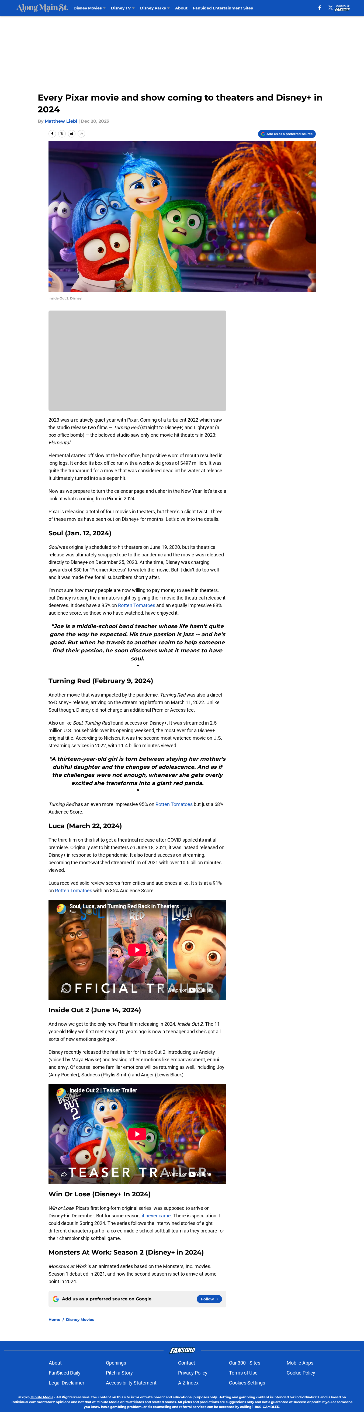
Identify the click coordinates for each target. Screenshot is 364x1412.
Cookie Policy (301, 1373)
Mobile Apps (300, 1363)
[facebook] (319, 7)
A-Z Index (188, 1383)
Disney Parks (153, 8)
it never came (156, 1215)
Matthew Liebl (61, 121)
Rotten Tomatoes (137, 605)
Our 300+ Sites (244, 1363)
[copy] (81, 133)
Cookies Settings (247, 1383)
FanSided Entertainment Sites (223, 8)
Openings (116, 1363)
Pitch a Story (119, 1373)
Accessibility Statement (131, 1383)
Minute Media (41, 1397)
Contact (186, 1363)
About (181, 8)
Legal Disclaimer (66, 1383)
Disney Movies (88, 8)
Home (54, 1319)
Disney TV (121, 8)
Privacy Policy (192, 1373)
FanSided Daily (65, 1373)
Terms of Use (243, 1373)
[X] (330, 7)
